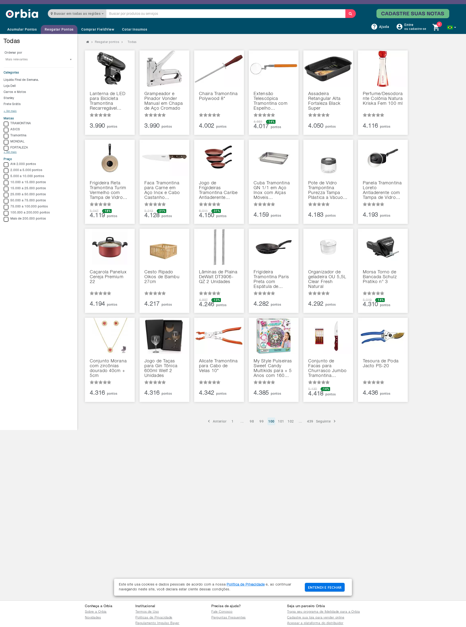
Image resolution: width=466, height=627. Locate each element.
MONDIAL (17, 141)
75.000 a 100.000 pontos (29, 206)
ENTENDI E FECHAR (324, 587)
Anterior (220, 421)
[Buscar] (350, 13)
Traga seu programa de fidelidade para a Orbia (323, 612)
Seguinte (323, 421)
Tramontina (18, 135)
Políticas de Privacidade (153, 617)
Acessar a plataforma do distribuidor (315, 623)
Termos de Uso (147, 612)
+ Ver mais (10, 111)
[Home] (22, 13)
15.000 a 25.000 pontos (28, 188)
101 (281, 421)
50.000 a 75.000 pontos (28, 200)
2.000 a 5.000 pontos (26, 170)
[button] (451, 27)
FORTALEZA (19, 147)
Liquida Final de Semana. (21, 80)
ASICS (15, 129)
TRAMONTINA (20, 123)
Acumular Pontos (22, 29)
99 (261, 421)
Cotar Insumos (134, 29)
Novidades (93, 617)
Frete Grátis (12, 104)
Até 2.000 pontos (23, 164)
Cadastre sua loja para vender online (315, 617)
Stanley (9, 98)
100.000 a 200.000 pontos (30, 212)
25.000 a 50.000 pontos (28, 194)
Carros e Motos (15, 92)
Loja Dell (10, 86)
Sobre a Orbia (96, 612)
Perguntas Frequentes (228, 617)
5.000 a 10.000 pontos (27, 176)
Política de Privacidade (246, 584)
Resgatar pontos (107, 42)
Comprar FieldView (97, 29)
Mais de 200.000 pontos (28, 218)
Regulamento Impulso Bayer (157, 623)
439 (310, 421)
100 (271, 421)
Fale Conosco (222, 612)
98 (252, 421)
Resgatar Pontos (59, 29)
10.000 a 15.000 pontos (28, 182)
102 (291, 421)
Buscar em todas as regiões (77, 14)
